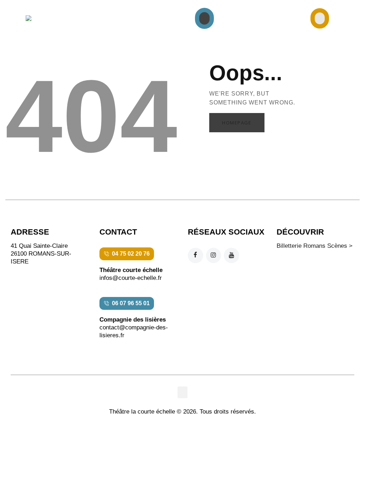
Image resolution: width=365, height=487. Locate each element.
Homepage (236, 122)
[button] (204, 18)
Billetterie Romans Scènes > (315, 245)
